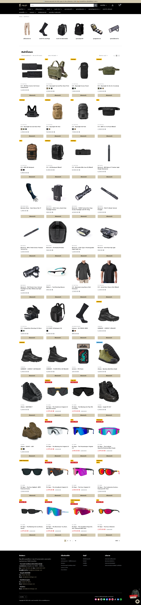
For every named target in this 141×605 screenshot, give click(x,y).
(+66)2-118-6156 (26, 575)
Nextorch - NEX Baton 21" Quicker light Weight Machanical (108, 168)
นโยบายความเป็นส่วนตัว (110, 559)
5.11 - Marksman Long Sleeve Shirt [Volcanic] (81, 288)
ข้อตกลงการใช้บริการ (109, 561)
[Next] (122, 29)
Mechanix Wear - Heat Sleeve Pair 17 (31, 208)
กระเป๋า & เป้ (57, 9)
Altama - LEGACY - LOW (27, 446)
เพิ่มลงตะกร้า (32, 95)
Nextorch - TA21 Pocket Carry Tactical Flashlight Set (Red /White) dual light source (31, 288)
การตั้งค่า (85, 565)
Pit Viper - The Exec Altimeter (106, 527)
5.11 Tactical (24, 84)
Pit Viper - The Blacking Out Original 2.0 (57, 446)
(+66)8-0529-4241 (40, 568)
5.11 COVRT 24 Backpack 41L (54, 328)
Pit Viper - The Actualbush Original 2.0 (57, 487)
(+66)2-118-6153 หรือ (27, 568)
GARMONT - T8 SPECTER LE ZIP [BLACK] (57, 369)
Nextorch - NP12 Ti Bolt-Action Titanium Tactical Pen (32, 248)
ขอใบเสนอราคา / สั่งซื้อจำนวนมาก (68, 561)
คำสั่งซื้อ (85, 563)
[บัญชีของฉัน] (112, 5)
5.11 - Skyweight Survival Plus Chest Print (57, 86)
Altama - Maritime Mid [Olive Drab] (107, 369)
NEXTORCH (100, 165)
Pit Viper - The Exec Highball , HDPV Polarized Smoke (31, 488)
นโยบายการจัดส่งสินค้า (110, 563)
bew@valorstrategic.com (35, 570)
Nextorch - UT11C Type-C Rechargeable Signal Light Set (83, 248)
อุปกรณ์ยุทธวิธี (68, 9)
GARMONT (100, 326)
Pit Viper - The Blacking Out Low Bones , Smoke (32, 527)
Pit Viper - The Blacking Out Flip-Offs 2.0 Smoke (82, 407)
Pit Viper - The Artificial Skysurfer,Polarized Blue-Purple (106, 447)
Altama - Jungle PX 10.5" (104, 407)
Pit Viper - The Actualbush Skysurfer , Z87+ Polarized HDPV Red (82, 527)
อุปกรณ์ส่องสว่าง (80, 9)
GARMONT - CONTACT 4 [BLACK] (106, 328)
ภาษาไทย (22, 597)
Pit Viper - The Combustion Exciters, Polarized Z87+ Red (108, 488)
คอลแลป (32, 12)
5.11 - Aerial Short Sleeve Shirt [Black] (108, 287)
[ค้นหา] (95, 5)
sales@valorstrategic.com (29, 577)
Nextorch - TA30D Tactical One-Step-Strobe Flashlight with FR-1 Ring (82, 208)
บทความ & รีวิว (64, 567)
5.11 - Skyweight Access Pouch (80, 86)
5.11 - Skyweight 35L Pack (53, 126)
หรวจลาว (74, 367)
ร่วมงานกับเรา (64, 570)
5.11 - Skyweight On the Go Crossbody (108, 86)
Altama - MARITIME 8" (27, 407)
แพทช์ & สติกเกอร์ (107, 9)
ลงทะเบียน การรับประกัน (55, 12)
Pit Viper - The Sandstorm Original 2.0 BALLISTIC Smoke (57, 407)
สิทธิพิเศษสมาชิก (42, 12)
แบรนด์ (29, 9)
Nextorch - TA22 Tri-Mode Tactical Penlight (107, 208)
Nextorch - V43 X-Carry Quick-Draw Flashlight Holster (56, 208)
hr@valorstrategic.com (28, 584)
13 (75, 540)
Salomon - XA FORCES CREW (80, 328)
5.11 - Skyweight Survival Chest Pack (31, 126)
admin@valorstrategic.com (29, 589)
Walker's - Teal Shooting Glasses (55, 287)
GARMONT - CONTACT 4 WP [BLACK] (31, 369)
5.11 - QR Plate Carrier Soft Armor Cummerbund (30, 86)
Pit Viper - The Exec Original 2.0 (81, 487)
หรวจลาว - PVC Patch (77, 369)
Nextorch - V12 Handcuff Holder (55, 247)
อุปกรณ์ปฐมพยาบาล (94, 9)
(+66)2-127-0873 (26, 582)
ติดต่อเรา (63, 563)
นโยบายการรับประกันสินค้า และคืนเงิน (113, 565)
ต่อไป (116, 540)
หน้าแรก (20, 16)
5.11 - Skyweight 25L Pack (79, 126)
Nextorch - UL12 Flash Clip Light (106, 247)
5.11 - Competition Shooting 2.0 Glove (31, 328)
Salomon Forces (76, 326)
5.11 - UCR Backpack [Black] (53, 167)
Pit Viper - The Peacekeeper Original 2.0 (82, 447)
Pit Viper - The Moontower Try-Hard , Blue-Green (56, 527)
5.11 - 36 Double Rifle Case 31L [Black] (82, 167)
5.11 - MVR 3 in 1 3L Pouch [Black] (107, 126)
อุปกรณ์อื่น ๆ (22, 12)
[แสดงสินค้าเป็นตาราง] (116, 55)
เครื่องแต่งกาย (39, 9)
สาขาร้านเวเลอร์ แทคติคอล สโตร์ (68, 565)
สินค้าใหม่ (21, 9)
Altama (99, 367)
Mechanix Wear (24, 206)
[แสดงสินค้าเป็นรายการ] (119, 55)
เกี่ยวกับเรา (63, 559)
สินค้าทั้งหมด (26, 16)
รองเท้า (48, 9)
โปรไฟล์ (84, 561)
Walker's (48, 285)
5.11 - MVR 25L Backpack (27, 167)
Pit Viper (48, 405)
